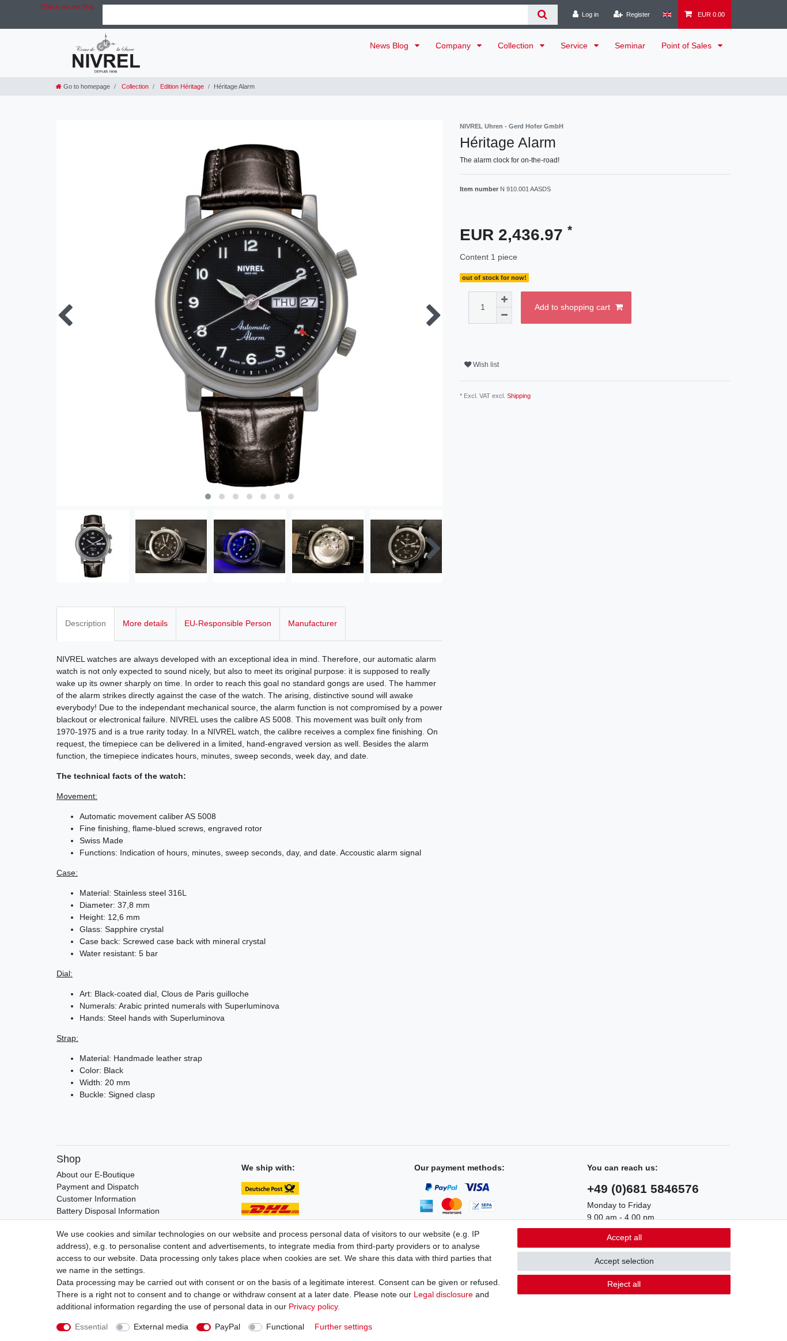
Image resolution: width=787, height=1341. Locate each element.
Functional (285, 1326)
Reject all (624, 1284)
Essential (91, 1326)
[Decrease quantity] (504, 316)
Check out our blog (67, 6)
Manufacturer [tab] (312, 623)
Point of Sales (687, 45)
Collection (517, 45)
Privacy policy (313, 1306)
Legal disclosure (443, 1294)
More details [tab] (145, 623)
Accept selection (624, 1261)
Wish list (485, 365)
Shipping (519, 395)
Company (454, 45)
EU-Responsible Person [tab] (227, 623)
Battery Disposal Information (108, 1210)
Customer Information (96, 1198)
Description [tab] (85, 623)
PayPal (227, 1326)
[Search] (542, 15)
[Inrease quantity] (504, 299)
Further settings (343, 1326)
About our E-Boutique (95, 1174)
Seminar (630, 45)
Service (575, 45)
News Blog (390, 45)
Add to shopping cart (572, 307)
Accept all (624, 1237)
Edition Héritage (181, 86)
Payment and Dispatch (97, 1186)
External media (161, 1326)
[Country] (667, 14)
